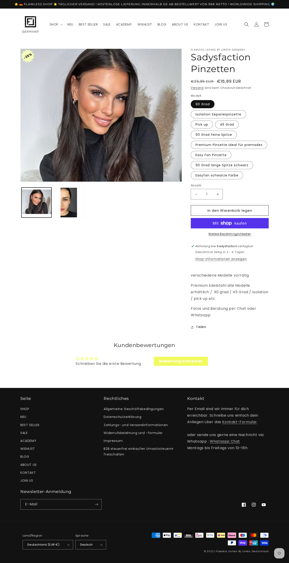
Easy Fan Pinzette (211, 155)
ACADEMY (28, 441)
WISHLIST (27, 448)
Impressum (113, 441)
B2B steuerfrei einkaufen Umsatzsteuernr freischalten (138, 451)
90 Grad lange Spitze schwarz (222, 165)
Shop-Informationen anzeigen (221, 259)
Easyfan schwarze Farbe (217, 175)
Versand (197, 88)
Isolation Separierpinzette (218, 114)
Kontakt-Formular (239, 422)
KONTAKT (28, 472)
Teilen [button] (201, 327)
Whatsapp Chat (225, 441)
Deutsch (86, 544)
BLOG (24, 456)
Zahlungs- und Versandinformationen (136, 425)
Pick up (202, 124)
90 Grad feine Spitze (214, 134)
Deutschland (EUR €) (43, 544)
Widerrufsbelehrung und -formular (133, 433)
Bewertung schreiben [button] (180, 361)
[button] (56, 24)
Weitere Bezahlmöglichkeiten (229, 234)
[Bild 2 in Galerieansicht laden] (69, 203)
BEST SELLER (30, 425)
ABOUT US (28, 464)
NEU (23, 417)
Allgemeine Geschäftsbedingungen (134, 409)
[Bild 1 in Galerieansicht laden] (36, 203)
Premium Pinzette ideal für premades (229, 145)
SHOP (24, 409)
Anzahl (196, 185)
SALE (24, 433)
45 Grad (227, 124)
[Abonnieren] (96, 504)
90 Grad (203, 104)
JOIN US (26, 480)
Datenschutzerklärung (122, 417)
